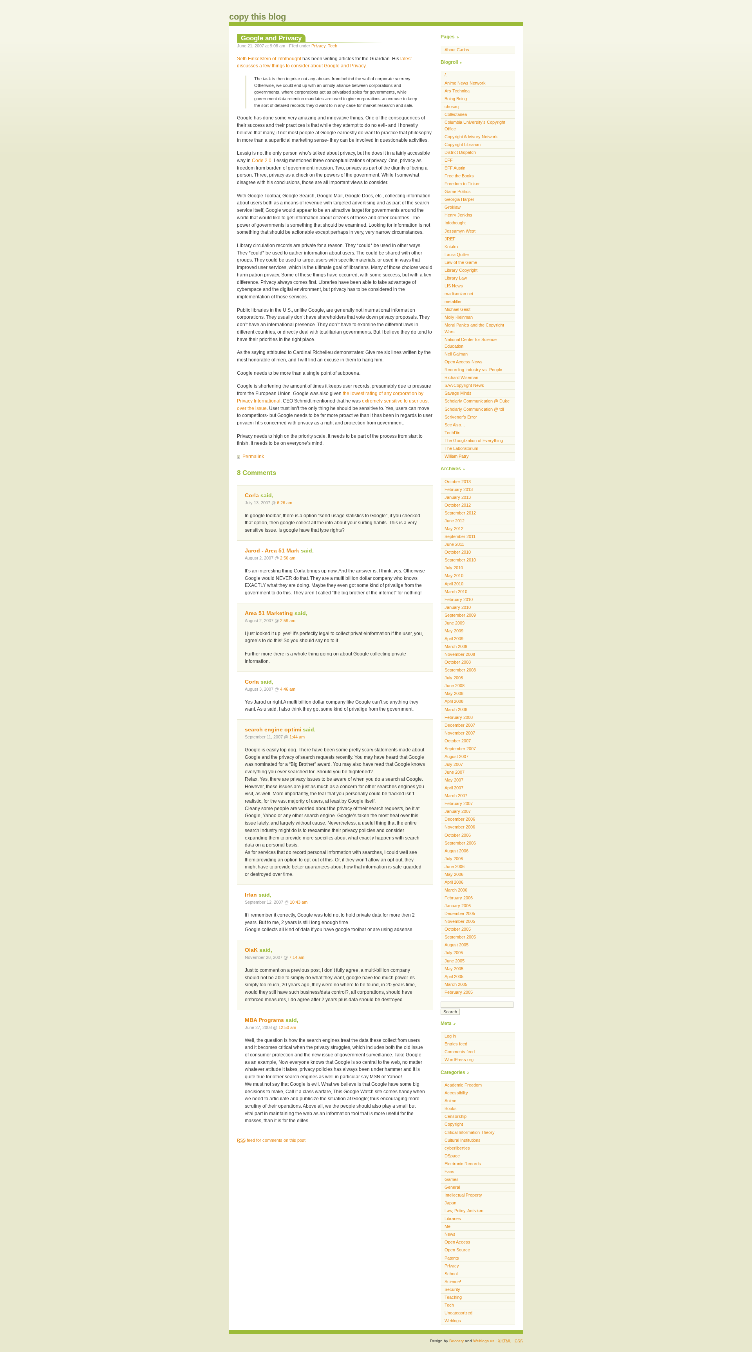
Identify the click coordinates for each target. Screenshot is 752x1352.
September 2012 (460, 513)
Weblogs (453, 1320)
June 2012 (455, 520)
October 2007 (458, 740)
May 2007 (454, 780)
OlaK (251, 950)
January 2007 (458, 811)
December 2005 (460, 913)
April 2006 (454, 882)
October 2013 (458, 481)
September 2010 (460, 560)
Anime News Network (465, 83)
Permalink (253, 456)
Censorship (455, 1116)
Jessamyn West (460, 231)
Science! (453, 1281)
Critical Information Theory (470, 1132)
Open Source (457, 1249)
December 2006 (460, 819)
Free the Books (459, 175)
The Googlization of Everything (474, 440)
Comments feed (460, 1051)
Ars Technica (457, 90)
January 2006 (458, 905)
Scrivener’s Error (461, 417)
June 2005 (455, 960)
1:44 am (297, 737)
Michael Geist (457, 309)
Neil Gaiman (456, 354)
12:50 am (287, 1027)
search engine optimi (273, 730)
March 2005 (456, 984)
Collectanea (456, 114)
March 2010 (456, 591)
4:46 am (287, 689)
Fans (449, 1171)
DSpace (452, 1155)
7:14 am (296, 957)
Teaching (453, 1297)
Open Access (457, 1242)
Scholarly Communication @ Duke (477, 401)
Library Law (456, 278)
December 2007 (460, 725)
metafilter (453, 301)
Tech (332, 45)
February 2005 (459, 992)
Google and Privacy (271, 38)
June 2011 (454, 544)
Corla (252, 495)
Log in (450, 1036)
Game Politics (458, 191)
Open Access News (464, 361)
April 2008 (454, 701)
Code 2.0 (261, 160)
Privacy (318, 45)
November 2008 (460, 654)
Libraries (453, 1218)
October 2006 (458, 835)
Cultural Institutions (463, 1140)
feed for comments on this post (271, 1140)
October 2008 (458, 662)
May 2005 (454, 968)
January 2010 (458, 607)
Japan (450, 1202)
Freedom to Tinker (462, 183)
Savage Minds (458, 393)
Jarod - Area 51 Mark (272, 551)
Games (452, 1179)
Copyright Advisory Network (471, 136)
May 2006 (454, 874)
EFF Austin (455, 168)
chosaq (452, 106)
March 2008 (456, 709)
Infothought (455, 222)
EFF (449, 160)
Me (447, 1226)
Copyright (454, 1124)
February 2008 (459, 717)
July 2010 (454, 567)
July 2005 (454, 952)
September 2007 (460, 748)
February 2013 (459, 489)
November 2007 (460, 733)
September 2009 (460, 615)
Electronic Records (463, 1163)
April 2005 (454, 976)
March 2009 (456, 646)
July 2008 (454, 677)
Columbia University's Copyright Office (475, 125)
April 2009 (454, 638)
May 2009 (454, 630)
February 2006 (459, 897)
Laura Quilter (457, 254)
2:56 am (287, 558)
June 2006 (455, 866)
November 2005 (460, 921)
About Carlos (457, 49)
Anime (450, 1100)
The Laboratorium (461, 448)
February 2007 (459, 803)
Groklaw (453, 207)
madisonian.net (459, 293)
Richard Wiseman (461, 377)
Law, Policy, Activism (464, 1210)
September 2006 (460, 843)
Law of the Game (461, 262)
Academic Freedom (463, 1085)
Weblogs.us (483, 1341)
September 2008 (460, 670)
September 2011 (460, 536)
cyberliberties (457, 1148)
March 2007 (456, 795)
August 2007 (456, 756)
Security (452, 1289)
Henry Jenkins (458, 215)
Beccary (456, 1341)
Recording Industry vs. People (473, 369)
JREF (450, 238)
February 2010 (459, 599)
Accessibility (456, 1092)
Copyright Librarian (463, 144)
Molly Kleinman (459, 317)
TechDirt (453, 432)
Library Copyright (461, 270)
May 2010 (454, 575)
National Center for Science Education (471, 342)
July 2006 (454, 858)
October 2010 (458, 552)
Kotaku (451, 246)
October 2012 (458, 505)
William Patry (457, 456)
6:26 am (284, 502)
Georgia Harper (459, 199)
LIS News (454, 285)
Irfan (251, 895)
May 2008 (454, 693)
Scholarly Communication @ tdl (474, 409)
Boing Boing (456, 98)
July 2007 (454, 764)
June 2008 (455, 685)
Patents (452, 1258)
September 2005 (460, 937)
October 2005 (458, 929)
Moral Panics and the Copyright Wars (474, 328)
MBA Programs (264, 1020)
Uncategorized (458, 1312)
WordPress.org (459, 1059)
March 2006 (456, 890)
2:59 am (287, 620)
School (451, 1273)
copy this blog (257, 17)
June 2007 (455, 772)
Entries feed (456, 1044)
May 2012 (454, 528)
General (452, 1187)
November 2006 (460, 827)
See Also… (455, 424)
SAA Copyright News (464, 385)
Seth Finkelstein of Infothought (269, 58)
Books (451, 1108)
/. (446, 74)
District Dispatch (460, 152)
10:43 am (298, 902)
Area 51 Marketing (269, 613)
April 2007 (454, 787)
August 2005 (456, 944)
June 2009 (455, 623)
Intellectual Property (463, 1195)
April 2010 (454, 583)
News (450, 1234)
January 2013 (458, 497)
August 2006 (456, 850)
